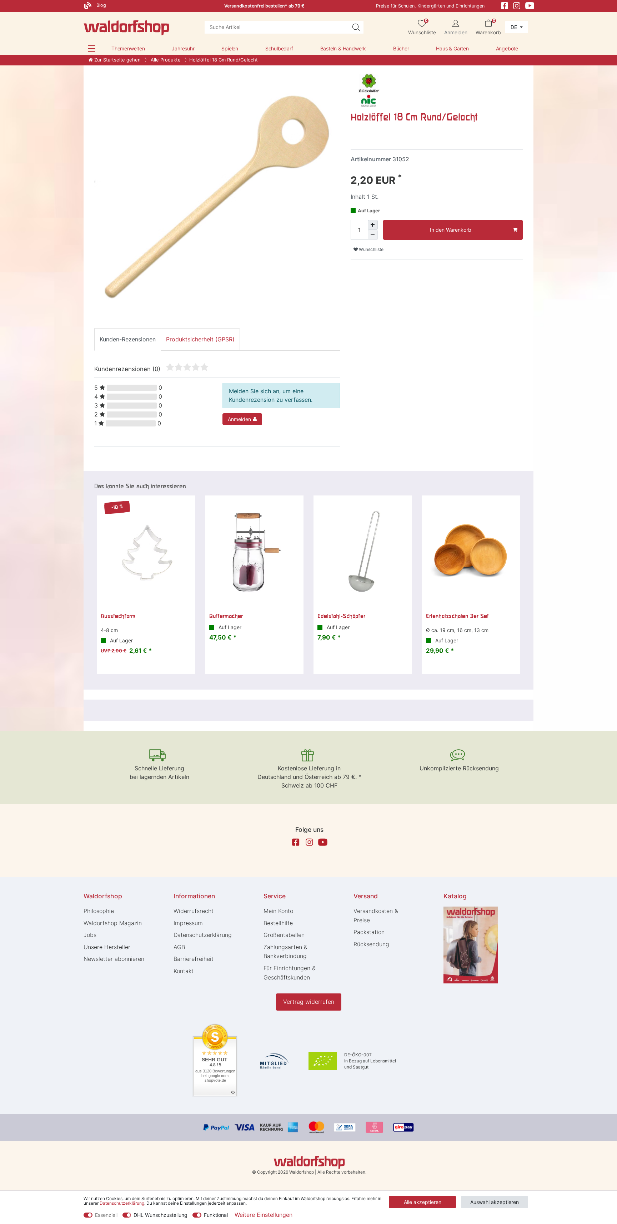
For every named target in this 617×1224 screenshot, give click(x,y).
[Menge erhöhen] (373, 225)
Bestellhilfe (278, 923)
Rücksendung (371, 944)
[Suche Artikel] (355, 27)
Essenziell (106, 1215)
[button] (91, 48)
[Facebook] (504, 5)
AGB (179, 947)
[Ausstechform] (146, 552)
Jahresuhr (183, 48)
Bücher (401, 48)
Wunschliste (370, 249)
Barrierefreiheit (194, 958)
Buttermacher (226, 616)
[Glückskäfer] (368, 89)
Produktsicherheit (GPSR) (200, 339)
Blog (100, 5)
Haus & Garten (452, 48)
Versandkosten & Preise (375, 915)
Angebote (507, 48)
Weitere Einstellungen (263, 1214)
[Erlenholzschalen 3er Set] (471, 552)
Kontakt (184, 970)
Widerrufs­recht (194, 910)
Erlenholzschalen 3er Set (457, 616)
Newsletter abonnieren (114, 958)
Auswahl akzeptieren (494, 1202)
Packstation (369, 932)
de (514, 27)
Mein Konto (278, 910)
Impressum (188, 923)
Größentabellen (284, 934)
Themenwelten (128, 48)
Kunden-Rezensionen (128, 339)
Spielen (229, 48)
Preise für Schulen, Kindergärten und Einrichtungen (430, 6)
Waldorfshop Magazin (113, 923)
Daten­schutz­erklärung (203, 934)
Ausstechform (118, 616)
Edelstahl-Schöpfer (341, 616)
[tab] (127, 339)
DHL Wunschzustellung (160, 1215)
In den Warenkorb (450, 230)
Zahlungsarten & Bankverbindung (285, 951)
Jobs (90, 934)
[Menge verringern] (373, 235)
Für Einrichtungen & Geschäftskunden (290, 972)
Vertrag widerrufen (308, 1001)
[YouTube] (530, 5)
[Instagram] (516, 5)
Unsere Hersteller (107, 947)
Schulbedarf (279, 48)
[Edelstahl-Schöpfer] (363, 552)
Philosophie (99, 910)
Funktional (216, 1215)
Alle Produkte (165, 60)
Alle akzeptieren (422, 1202)
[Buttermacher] (255, 552)
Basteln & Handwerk (343, 48)
